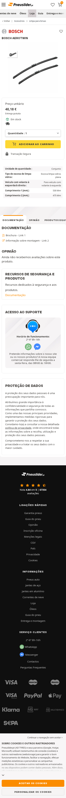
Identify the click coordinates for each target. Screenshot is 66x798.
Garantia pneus (33, 513)
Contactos (33, 661)
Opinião (34, 220)
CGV (33, 542)
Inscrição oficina (33, 530)
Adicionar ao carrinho (36, 144)
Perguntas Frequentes (33, 667)
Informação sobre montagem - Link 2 (27, 240)
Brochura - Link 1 (15, 235)
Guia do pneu (33, 519)
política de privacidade (18, 427)
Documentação (13, 220)
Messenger (31, 654)
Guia (40, 13)
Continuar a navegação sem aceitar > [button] (45, 737)
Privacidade (33, 554)
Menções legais (33, 536)
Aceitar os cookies (33, 783)
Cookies (33, 560)
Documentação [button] (15, 295)
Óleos (23, 13)
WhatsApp (31, 647)
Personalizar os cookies (32, 792)
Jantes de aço (33, 585)
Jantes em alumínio (33, 591)
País (33, 548)
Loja (32, 13)
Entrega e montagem (33, 620)
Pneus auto (33, 579)
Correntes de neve (33, 597)
